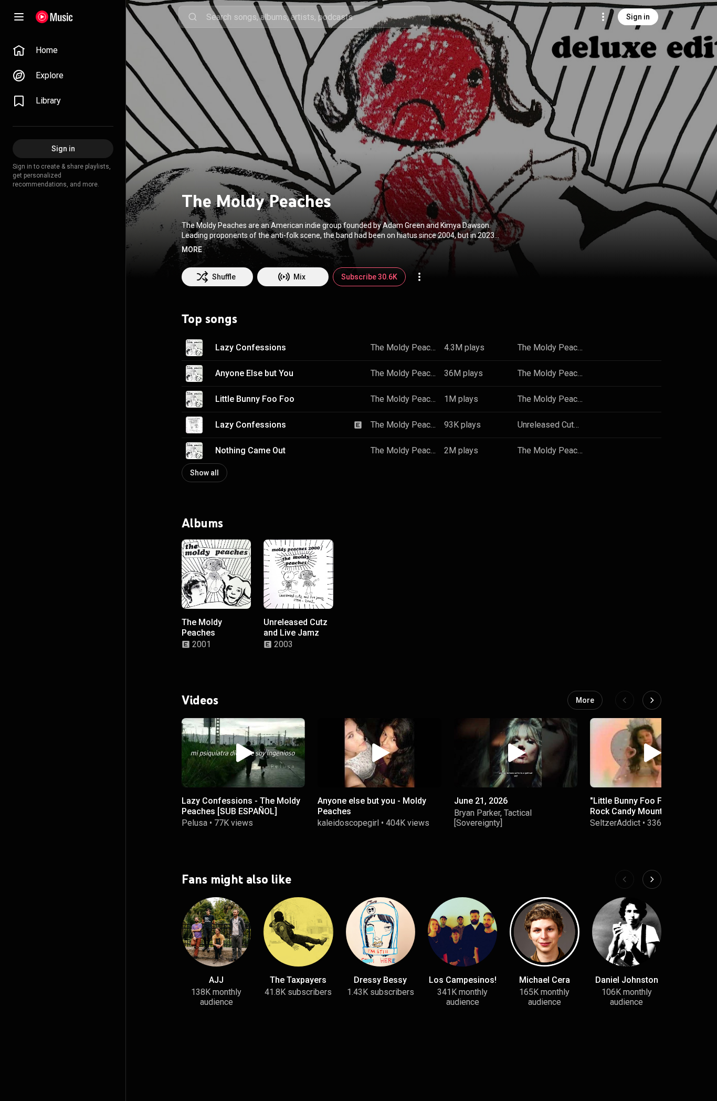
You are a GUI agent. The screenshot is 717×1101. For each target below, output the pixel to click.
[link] (63, 50)
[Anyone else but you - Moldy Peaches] (379, 752)
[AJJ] (216, 932)
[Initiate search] (192, 16)
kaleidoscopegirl (348, 823)
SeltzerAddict (615, 823)
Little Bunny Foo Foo (254, 399)
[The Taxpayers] (298, 932)
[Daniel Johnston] (626, 932)
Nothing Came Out (250, 450)
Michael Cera (544, 980)
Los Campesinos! (463, 980)
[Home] (54, 17)
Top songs (209, 318)
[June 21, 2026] (515, 752)
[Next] (652, 700)
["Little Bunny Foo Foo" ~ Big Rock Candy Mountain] (651, 752)
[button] (192, 249)
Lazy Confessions (250, 347)
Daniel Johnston (626, 980)
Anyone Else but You (254, 373)
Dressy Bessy (380, 980)
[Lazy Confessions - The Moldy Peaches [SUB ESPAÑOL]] (243, 752)
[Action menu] (419, 276)
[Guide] (19, 17)
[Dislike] (620, 347)
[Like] (600, 347)
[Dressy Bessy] (380, 932)
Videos (200, 700)
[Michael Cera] (544, 932)
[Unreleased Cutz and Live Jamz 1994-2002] (298, 574)
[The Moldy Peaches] (216, 574)
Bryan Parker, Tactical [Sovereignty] (493, 818)
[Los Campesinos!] (462, 932)
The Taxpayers (298, 980)
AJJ (216, 980)
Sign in (638, 17)
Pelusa (194, 823)
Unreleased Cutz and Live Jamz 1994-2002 (551, 425)
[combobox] (318, 16)
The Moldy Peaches (404, 347)
